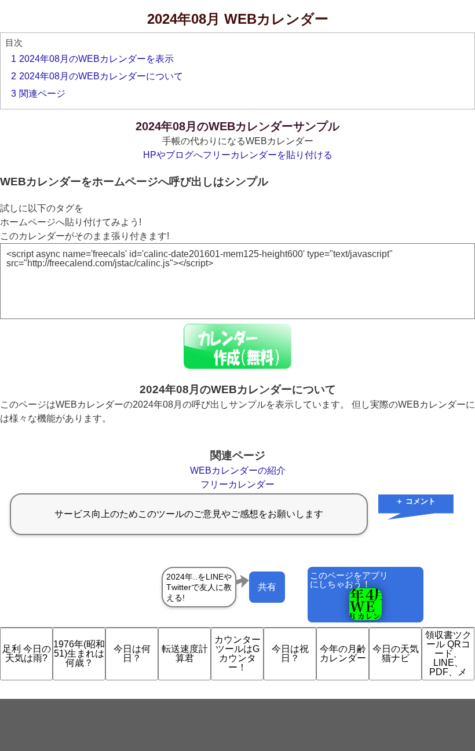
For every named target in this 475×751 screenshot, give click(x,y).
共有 (267, 587)
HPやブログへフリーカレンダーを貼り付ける (237, 155)
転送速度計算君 (185, 653)
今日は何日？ (132, 653)
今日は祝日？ (290, 653)
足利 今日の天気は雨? (26, 653)
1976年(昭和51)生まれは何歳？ (79, 653)
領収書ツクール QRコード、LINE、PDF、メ (448, 653)
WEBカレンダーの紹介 (238, 470)
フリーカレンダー (237, 484)
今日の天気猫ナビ (395, 653)
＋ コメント (416, 501)
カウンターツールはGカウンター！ (237, 653)
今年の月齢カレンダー (343, 653)
